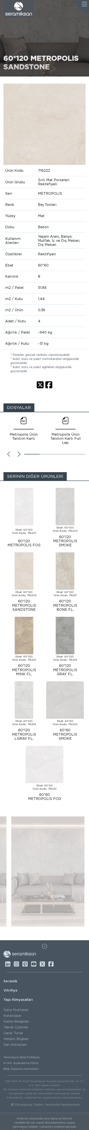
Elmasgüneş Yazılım (29, 1104)
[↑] (44, 946)
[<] (8, 454)
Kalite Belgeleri (16, 1021)
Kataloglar (12, 1016)
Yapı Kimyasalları (18, 1000)
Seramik (10, 981)
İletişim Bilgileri (16, 1039)
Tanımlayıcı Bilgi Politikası (21, 1057)
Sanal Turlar (13, 1033)
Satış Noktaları (16, 1010)
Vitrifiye (10, 990)
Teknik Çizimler (15, 1027)
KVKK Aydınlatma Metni (20, 1063)
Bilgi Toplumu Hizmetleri (20, 1068)
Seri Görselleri (15, 1045)
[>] (19, 454)
